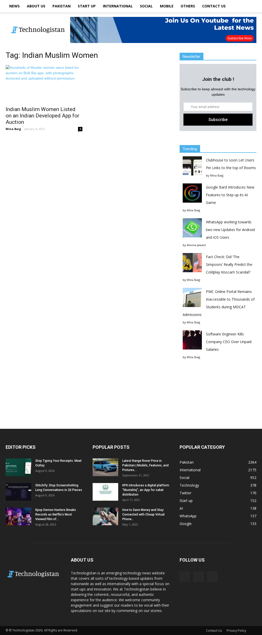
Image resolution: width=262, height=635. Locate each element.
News (14, 6)
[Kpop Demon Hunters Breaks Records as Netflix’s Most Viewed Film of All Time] (18, 516)
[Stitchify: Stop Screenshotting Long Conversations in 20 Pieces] (18, 492)
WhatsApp (188, 515)
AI (181, 508)
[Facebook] (185, 577)
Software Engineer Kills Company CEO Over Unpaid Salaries (229, 342)
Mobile (166, 6)
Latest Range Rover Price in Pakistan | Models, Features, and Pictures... (145, 465)
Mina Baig (13, 129)
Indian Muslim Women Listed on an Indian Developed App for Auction (42, 115)
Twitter (185, 492)
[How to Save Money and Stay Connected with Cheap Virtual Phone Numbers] (105, 516)
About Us (36, 6)
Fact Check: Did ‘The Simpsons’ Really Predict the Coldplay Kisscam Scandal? (229, 264)
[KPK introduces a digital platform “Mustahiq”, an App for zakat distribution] (105, 492)
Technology (189, 485)
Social (146, 6)
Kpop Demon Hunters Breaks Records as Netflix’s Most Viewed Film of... (55, 514)
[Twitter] (212, 577)
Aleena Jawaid (196, 245)
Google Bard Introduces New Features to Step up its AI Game (230, 195)
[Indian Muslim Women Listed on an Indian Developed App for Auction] (44, 84)
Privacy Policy (236, 630)
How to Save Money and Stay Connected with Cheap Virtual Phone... (143, 514)
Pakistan (61, 6)
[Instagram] (198, 577)
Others (188, 6)
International (118, 6)
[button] (250, 6)
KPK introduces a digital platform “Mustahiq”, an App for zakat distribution (145, 490)
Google (186, 523)
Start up (87, 6)
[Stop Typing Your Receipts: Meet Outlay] (18, 467)
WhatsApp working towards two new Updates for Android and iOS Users (230, 230)
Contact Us (214, 6)
